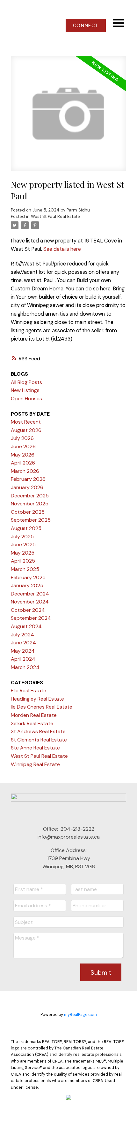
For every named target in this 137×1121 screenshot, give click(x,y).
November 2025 (29, 503)
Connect (85, 25)
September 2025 (31, 520)
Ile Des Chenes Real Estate (41, 706)
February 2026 (28, 479)
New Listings (25, 390)
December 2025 (30, 495)
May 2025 (22, 552)
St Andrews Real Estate (38, 731)
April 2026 (23, 462)
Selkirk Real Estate (32, 723)
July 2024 (22, 634)
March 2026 (25, 471)
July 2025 (22, 536)
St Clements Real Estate (39, 739)
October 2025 (28, 512)
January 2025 (27, 585)
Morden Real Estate (34, 715)
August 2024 (26, 626)
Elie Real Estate (28, 690)
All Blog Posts (26, 382)
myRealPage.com (80, 1014)
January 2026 (27, 487)
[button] (85, 25)
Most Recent (26, 421)
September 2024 (31, 618)
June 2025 (23, 544)
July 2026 (22, 438)
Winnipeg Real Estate (35, 764)
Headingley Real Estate (37, 698)
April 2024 (23, 659)
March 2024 (25, 667)
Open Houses (26, 398)
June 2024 (23, 642)
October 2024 (28, 610)
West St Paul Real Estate (55, 216)
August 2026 (26, 430)
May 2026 (22, 454)
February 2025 (28, 577)
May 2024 (23, 651)
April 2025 (23, 560)
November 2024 (30, 601)
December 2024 (30, 593)
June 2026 (23, 446)
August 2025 (26, 528)
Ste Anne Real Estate (35, 747)
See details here (62, 249)
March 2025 (25, 569)
